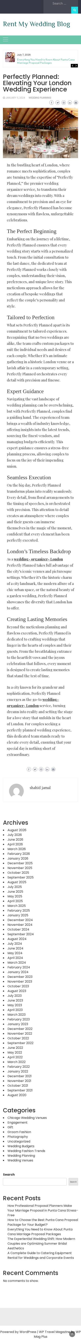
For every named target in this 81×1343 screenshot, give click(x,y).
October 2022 (18, 1038)
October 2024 (18, 929)
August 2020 (16, 1095)
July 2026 (14, 835)
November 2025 (19, 868)
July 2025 (14, 887)
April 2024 (15, 958)
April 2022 (15, 1057)
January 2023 (17, 1024)
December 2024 (20, 920)
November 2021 (19, 1081)
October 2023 (18, 986)
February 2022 (18, 1066)
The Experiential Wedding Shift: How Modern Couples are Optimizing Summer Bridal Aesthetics (41, 1244)
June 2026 (15, 839)
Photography (17, 1136)
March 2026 (16, 849)
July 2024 (14, 943)
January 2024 (18, 972)
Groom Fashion (19, 1132)
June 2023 (15, 1000)
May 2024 (14, 953)
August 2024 (17, 939)
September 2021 (20, 1090)
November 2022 (19, 1033)
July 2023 (14, 995)
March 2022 (16, 1062)
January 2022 (17, 1071)
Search (9, 1174)
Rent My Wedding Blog (36, 24)
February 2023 (18, 1019)
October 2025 (18, 872)
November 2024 (19, 924)
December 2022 (19, 1029)
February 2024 (18, 967)
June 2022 (15, 1047)
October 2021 (17, 1085)
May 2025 (14, 896)
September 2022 (20, 1043)
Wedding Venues (20, 1160)
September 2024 (20, 934)
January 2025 (17, 915)
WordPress (27, 1332)
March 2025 (16, 906)
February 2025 (18, 910)
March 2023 (16, 1014)
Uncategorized (18, 1141)
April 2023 (15, 1010)
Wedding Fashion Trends (26, 1151)
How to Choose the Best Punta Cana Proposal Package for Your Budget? (42, 1222)
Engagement (17, 1122)
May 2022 (14, 1052)
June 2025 (15, 891)
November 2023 (19, 981)
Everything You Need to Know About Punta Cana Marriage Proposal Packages (46, 61)
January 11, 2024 (15, 97)
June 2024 (15, 948)
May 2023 (14, 1005)
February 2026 (18, 853)
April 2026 (15, 844)
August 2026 (16, 830)
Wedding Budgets (20, 1146)
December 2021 (19, 1076)
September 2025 (20, 877)
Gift (10, 1127)
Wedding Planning (40, 97)
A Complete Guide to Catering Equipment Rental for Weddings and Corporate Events (40, 1255)
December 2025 (20, 863)
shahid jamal (40, 787)
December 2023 (19, 977)
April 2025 (15, 901)
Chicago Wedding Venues (27, 1117)
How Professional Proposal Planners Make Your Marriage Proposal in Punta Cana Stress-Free (42, 1210)
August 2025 (16, 882)
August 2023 (16, 991)
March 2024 (16, 962)
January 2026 (17, 858)
